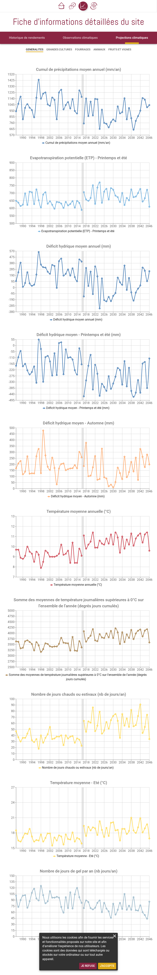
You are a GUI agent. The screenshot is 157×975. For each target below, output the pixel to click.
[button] (61, 6)
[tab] (27, 38)
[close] (114, 936)
